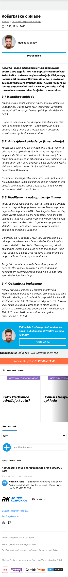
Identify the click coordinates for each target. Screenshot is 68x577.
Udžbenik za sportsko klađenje (26, 21)
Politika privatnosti (10, 516)
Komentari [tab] (9, 426)
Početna (5, 21)
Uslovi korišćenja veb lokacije (16, 511)
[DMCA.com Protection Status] (55, 569)
